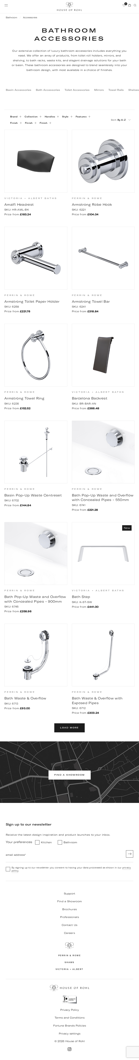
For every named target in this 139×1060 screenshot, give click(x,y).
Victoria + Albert (69, 969)
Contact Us (69, 925)
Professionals (69, 917)
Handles (50, 116)
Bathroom (11, 17)
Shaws (69, 962)
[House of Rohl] (69, 945)
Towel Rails (116, 90)
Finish (14, 123)
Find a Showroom (69, 901)
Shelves (133, 90)
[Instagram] (69, 1049)
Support (69, 893)
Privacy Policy (69, 1010)
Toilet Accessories (77, 90)
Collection (31, 116)
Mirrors (99, 90)
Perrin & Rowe (69, 955)
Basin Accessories (18, 90)
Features (81, 116)
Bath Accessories (48, 90)
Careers (69, 933)
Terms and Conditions (70, 1017)
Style (65, 116)
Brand (14, 116)
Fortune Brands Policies (69, 1025)
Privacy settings (69, 1033)
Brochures (69, 909)
